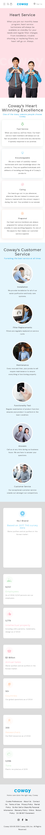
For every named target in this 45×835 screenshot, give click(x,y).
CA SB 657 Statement (25, 813)
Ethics (31, 810)
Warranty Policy (21, 810)
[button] (4, 4)
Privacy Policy (27, 804)
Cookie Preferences (14, 801)
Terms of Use (14, 804)
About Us (27, 801)
